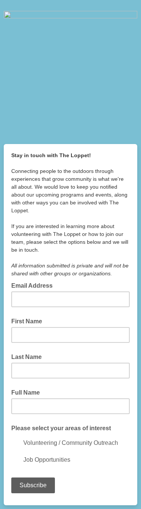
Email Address (34, 285)
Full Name (25, 392)
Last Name (26, 357)
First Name (26, 321)
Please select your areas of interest (61, 428)
